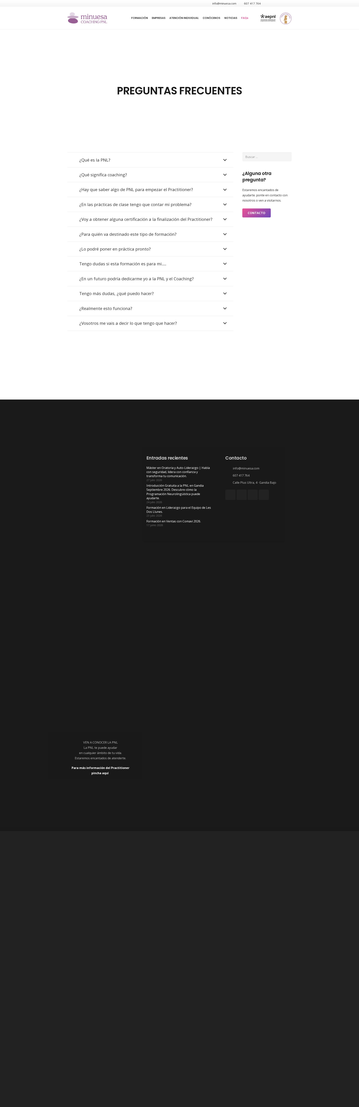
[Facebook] (268, 3)
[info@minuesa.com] (229, 468)
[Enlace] (87, 18)
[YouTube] (281, 3)
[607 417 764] (229, 475)
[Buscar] (252, 18)
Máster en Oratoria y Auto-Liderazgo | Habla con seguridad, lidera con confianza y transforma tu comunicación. (178, 472)
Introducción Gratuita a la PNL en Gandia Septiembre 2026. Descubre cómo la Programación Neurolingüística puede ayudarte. (175, 491)
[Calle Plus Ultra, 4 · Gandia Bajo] (229, 482)
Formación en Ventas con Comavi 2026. (173, 521)
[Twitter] (274, 3)
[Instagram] (288, 3)
